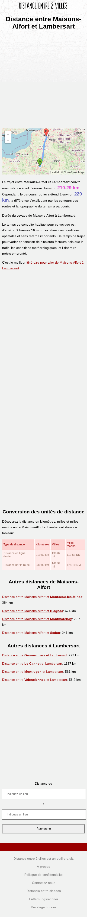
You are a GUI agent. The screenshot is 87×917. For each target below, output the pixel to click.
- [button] (8, 140)
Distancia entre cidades (43, 891)
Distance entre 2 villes (29, 858)
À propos (43, 866)
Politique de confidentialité (43, 874)
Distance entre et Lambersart (34, 655)
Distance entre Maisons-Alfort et (42, 597)
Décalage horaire (43, 907)
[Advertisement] (43, 78)
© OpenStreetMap (72, 172)
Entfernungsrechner (43, 899)
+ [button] (8, 134)
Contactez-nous (43, 883)
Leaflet (54, 172)
